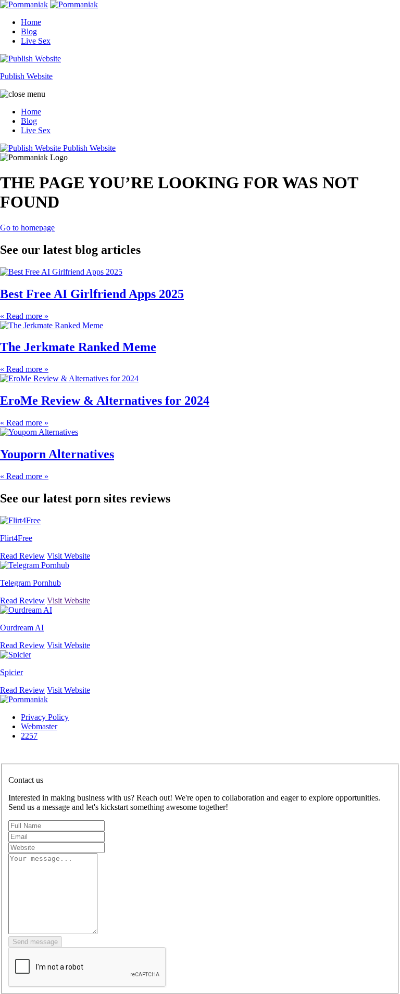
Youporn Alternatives (57, 454)
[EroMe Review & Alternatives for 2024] (69, 378)
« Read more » (24, 316)
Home (31, 22)
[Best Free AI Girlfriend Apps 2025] (61, 271)
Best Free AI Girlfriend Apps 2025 (92, 294)
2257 (29, 735)
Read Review (22, 555)
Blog (29, 31)
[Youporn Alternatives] (39, 432)
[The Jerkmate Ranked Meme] (51, 325)
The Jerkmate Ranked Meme (78, 347)
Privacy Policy (45, 717)
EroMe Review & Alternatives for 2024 (104, 400)
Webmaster (39, 726)
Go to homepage (27, 227)
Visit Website (68, 555)
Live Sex (36, 40)
